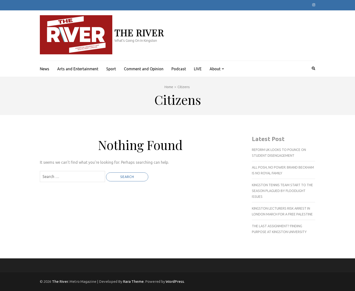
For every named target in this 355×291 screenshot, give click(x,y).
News (44, 69)
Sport (111, 69)
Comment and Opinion (143, 69)
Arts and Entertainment (77, 69)
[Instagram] (313, 5)
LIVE (198, 69)
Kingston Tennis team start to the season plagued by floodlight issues (282, 191)
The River (139, 32)
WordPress (175, 281)
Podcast (178, 69)
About (215, 69)
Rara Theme (133, 281)
